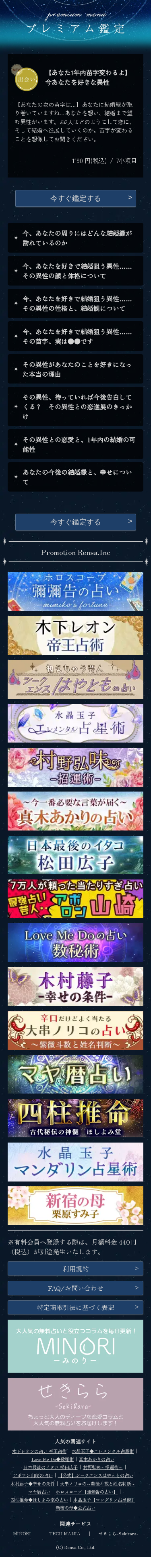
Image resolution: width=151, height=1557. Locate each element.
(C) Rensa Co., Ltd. (75, 1547)
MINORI (22, 1533)
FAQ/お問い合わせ (75, 1288)
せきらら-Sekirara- (119, 1533)
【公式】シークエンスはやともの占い (95, 1475)
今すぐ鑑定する (75, 198)
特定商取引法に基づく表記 (75, 1307)
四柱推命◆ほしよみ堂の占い (39, 1499)
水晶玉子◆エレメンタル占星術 (103, 1451)
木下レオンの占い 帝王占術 (39, 1451)
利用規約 (76, 1268)
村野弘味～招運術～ (103, 1467)
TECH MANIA (65, 1533)
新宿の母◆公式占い (75, 1507)
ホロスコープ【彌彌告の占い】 (87, 1491)
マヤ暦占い (39, 1491)
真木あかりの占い (96, 1459)
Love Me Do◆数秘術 (52, 1459)
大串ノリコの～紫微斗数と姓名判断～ (97, 1483)
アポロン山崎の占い (33, 1475)
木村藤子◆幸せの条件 (32, 1483)
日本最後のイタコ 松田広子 (50, 1467)
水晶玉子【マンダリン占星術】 (104, 1499)
